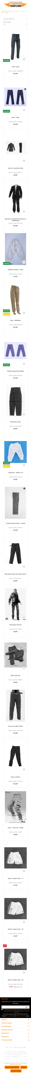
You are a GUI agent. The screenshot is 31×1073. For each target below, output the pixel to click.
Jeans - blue (15, 117)
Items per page (7, 22)
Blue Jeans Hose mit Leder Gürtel (15, 574)
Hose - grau (15, 67)
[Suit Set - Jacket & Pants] (15, 148)
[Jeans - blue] (15, 97)
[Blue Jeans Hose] (15, 401)
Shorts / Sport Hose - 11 (15, 878)
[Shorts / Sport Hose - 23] (15, 909)
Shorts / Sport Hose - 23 (15, 929)
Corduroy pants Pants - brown (15, 523)
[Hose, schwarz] (15, 756)
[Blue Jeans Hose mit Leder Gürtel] (15, 553)
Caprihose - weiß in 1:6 (15, 472)
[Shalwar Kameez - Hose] (15, 249)
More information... (17, 1064)
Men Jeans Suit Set (15, 625)
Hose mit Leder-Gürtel (15, 726)
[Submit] (26, 1007)
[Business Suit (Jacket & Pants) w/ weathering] (15, 198)
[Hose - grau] (15, 46)
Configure (23, 1067)
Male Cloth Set (15, 675)
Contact (7, 1047)
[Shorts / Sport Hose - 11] (15, 858)
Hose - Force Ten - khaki (15, 828)
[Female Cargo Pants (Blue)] (15, 350)
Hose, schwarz (15, 777)
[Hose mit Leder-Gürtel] (15, 706)
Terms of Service (21, 1016)
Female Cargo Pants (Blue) (15, 371)
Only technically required (12, 1067)
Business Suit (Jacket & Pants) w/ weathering (15, 219)
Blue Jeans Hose (15, 422)
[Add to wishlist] (24, 59)
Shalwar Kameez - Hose (15, 269)
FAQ (11, 1047)
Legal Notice (17, 1047)
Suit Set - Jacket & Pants (15, 168)
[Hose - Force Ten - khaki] (15, 807)
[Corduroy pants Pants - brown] (15, 503)
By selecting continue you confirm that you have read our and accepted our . (16, 1011)
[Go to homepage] (15, 4)
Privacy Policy (10, 1016)
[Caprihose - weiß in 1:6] (15, 452)
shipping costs (22, 1051)
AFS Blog (23, 1047)
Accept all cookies (16, 1071)
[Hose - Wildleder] (15, 300)
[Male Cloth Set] (15, 655)
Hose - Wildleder (15, 320)
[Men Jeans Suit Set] (15, 604)
